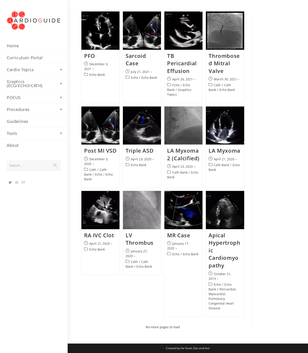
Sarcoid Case (136, 59)
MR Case (178, 235)
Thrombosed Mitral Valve (224, 63)
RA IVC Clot (99, 235)
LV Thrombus (140, 239)
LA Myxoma (224, 150)
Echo (134, 77)
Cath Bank (180, 172)
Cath (217, 85)
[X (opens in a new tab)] (10, 182)
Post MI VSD (100, 150)
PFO (89, 55)
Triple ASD (140, 150)
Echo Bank (97, 74)
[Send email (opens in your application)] (23, 182)
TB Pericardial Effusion (182, 63)
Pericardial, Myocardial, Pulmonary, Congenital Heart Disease (222, 298)
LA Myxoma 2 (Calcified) (183, 154)
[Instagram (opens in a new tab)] (17, 182)
